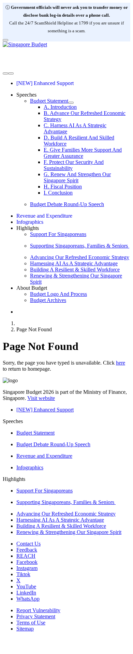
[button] (26, 95)
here (120, 363)
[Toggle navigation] (5, 73)
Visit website (41, 398)
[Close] (5, 40)
